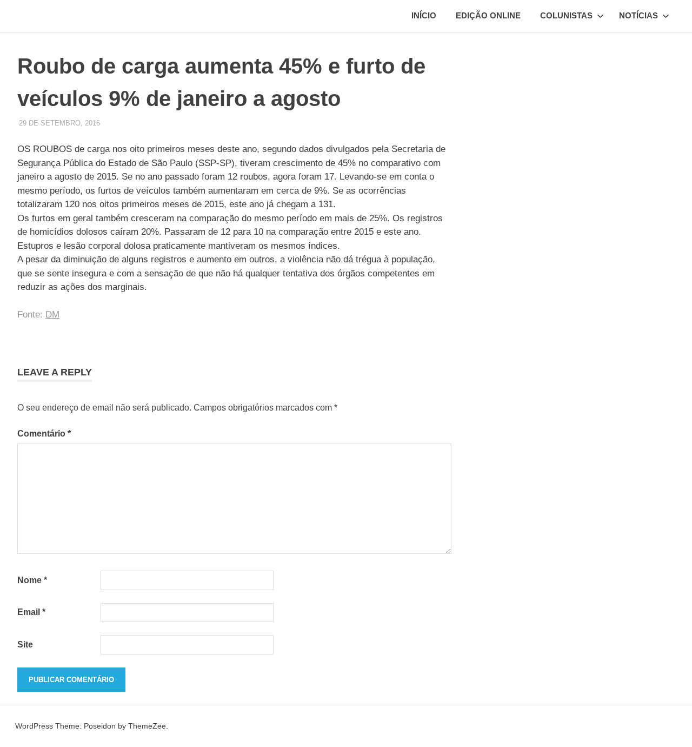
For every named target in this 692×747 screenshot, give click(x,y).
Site (25, 644)
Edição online (488, 15)
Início (423, 15)
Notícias (638, 15)
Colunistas (566, 15)
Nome (32, 580)
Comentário (44, 433)
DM (52, 314)
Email (31, 612)
